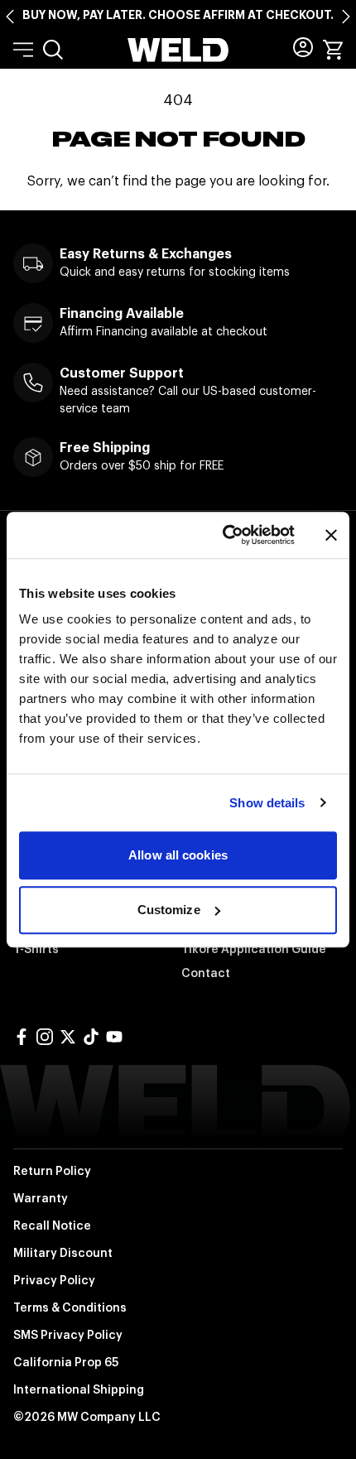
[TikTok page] (91, 1036)
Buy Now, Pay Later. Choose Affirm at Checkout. (178, 14)
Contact (205, 972)
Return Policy (52, 1170)
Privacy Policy (54, 1280)
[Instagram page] (44, 1036)
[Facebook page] (21, 1036)
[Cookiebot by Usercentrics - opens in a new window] (224, 535)
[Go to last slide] (10, 16)
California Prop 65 (65, 1362)
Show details (267, 803)
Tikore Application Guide (253, 948)
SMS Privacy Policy (68, 1334)
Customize (168, 910)
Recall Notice (52, 1225)
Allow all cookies (178, 855)
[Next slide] (346, 16)
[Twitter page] (68, 1036)
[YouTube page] (114, 1036)
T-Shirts (36, 948)
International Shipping (78, 1389)
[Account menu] (303, 47)
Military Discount (63, 1252)
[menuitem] (53, 50)
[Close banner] (331, 535)
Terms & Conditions (70, 1307)
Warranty (40, 1198)
